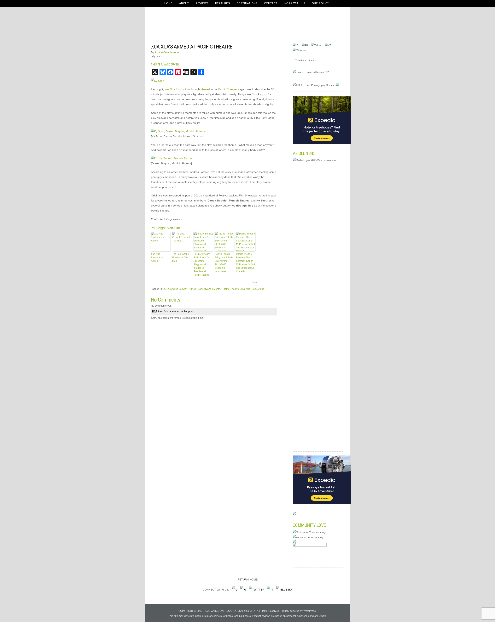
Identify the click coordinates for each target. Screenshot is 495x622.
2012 (166, 288)
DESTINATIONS (247, 3)
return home (247, 579)
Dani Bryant (204, 288)
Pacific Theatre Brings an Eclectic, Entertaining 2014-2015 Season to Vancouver (224, 263)
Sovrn (254, 282)
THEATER (156, 64)
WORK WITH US (294, 3)
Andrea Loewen (178, 288)
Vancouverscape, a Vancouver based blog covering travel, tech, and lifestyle (247, 25)
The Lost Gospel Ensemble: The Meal (180, 257)
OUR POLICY (320, 3)
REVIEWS (202, 3)
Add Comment (266, 46)
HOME (168, 3)
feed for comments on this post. (173, 311)
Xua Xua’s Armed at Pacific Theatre (191, 46)
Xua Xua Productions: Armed (157, 257)
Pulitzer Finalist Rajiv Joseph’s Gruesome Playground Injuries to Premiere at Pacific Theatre (202, 264)
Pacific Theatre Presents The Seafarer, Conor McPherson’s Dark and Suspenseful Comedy (245, 263)
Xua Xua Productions (177, 89)
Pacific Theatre (227, 89)
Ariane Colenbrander (167, 52)
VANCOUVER (171, 64)
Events (216, 288)
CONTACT (270, 3)
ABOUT (184, 3)
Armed (192, 288)
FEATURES (222, 3)
